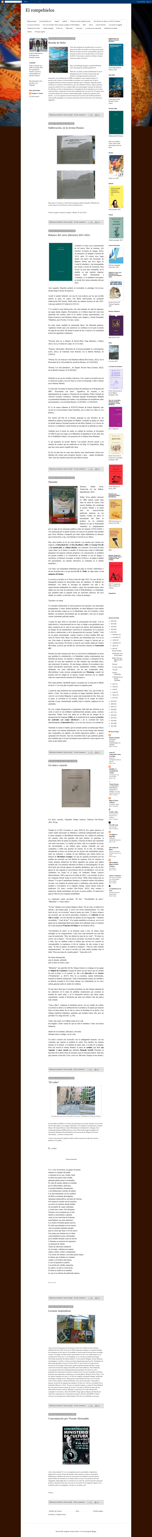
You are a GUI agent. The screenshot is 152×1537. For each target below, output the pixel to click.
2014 (112, 720)
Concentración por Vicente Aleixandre (68, 1418)
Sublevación (69, 28)
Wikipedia (32, 85)
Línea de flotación (101, 25)
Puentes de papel (114, 737)
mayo (114, 686)
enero (114, 697)
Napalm (57, 21)
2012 (112, 726)
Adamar (29, 32)
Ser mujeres (112, 868)
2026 (112, 621)
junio (114, 684)
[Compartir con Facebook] (96, 115)
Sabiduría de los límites (110, 28)
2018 (112, 709)
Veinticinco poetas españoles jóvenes (80, 21)
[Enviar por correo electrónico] (89, 115)
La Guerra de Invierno (33, 25)
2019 (112, 707)
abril (113, 689)
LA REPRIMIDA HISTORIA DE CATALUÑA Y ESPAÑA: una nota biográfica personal (114, 789)
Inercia (91, 25)
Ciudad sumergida (48, 28)
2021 (112, 701)
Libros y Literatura (115, 875)
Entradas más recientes (55, 1511)
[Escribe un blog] (91, 115)
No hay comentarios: (80, 115)
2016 (112, 715)
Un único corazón (57, 765)
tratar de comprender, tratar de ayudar (115, 754)
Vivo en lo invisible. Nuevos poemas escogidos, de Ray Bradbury (61, 25)
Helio (84, 25)
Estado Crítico (113, 812)
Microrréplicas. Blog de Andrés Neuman (114, 864)
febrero (114, 695)
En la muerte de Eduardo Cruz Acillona (113, 815)
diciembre (115, 634)
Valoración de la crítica (33, 28)
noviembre (115, 637)
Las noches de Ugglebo (115, 25)
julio (113, 648)
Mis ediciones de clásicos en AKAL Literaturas (107, 21)
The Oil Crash (113, 825)
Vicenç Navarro (114, 784)
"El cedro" (53, 1082)
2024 (112, 626)
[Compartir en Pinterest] (98, 115)
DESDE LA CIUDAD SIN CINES (113, 771)
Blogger (94, 1531)
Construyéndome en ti (45, 21)
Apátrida (64, 21)
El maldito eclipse (114, 804)
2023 (112, 629)
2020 (112, 704)
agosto (114, 645)
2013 (112, 723)
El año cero (59, 28)
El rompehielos (40, 10)
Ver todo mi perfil (34, 96)
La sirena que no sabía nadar (93, 28)
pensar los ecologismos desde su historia (115, 759)
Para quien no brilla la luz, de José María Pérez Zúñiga (115, 879)
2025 (112, 624)
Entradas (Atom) (61, 1514)
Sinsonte (52, 481)
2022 (112, 632)
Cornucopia (79, 28)
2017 (112, 712)
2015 (112, 718)
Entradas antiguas (98, 1511)
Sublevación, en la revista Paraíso (66, 127)
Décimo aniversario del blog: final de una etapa (115, 853)
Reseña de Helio (57, 42)
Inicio (77, 1511)
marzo (114, 692)
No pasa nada (113, 826)
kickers (77, 1531)
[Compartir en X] (94, 115)
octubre (114, 640)
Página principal (31, 21)
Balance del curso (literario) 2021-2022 (69, 235)
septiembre (115, 643)
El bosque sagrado (40, 32)
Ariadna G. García (37, 93)
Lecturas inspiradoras (59, 1310)
